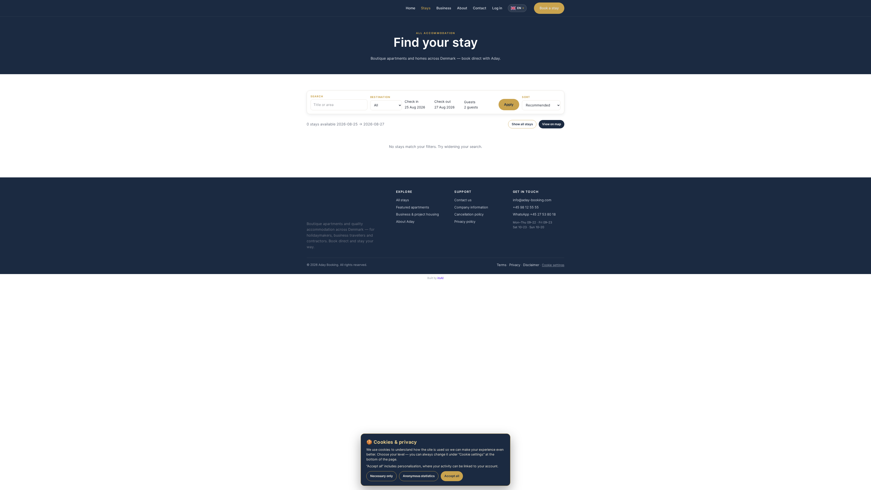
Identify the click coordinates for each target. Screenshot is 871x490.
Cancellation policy (469, 214)
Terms (501, 265)
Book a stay (549, 8)
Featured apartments (412, 207)
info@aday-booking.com (532, 200)
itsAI (440, 278)
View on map (551, 124)
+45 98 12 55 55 (526, 207)
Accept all (451, 476)
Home (410, 8)
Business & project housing (417, 214)
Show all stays (522, 124)
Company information (471, 207)
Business (443, 8)
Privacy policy (464, 222)
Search (317, 96)
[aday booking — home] (315, 8)
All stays (402, 200)
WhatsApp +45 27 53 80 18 (534, 214)
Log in (497, 8)
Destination (380, 97)
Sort (526, 97)
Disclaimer (531, 265)
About (462, 8)
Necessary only (381, 476)
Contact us (463, 200)
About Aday (405, 222)
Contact (479, 8)
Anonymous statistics (419, 476)
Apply (509, 104)
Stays (426, 8)
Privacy (514, 265)
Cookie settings (553, 265)
